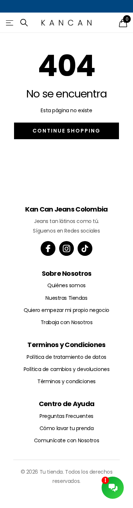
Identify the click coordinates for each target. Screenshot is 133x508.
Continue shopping (66, 130)
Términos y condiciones (66, 381)
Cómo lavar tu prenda (67, 428)
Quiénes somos (66, 285)
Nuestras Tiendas (66, 298)
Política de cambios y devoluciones (67, 369)
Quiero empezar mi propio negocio (66, 310)
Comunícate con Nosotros (66, 440)
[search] (24, 22)
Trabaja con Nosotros (67, 322)
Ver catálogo (10, 23)
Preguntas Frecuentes (66, 416)
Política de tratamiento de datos (66, 357)
